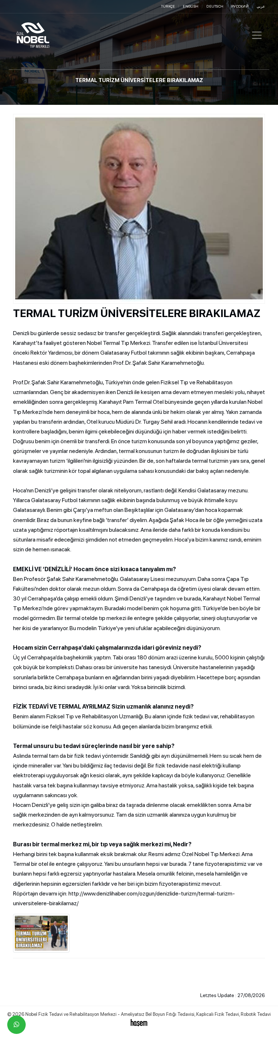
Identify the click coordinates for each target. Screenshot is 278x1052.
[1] (257, 35)
